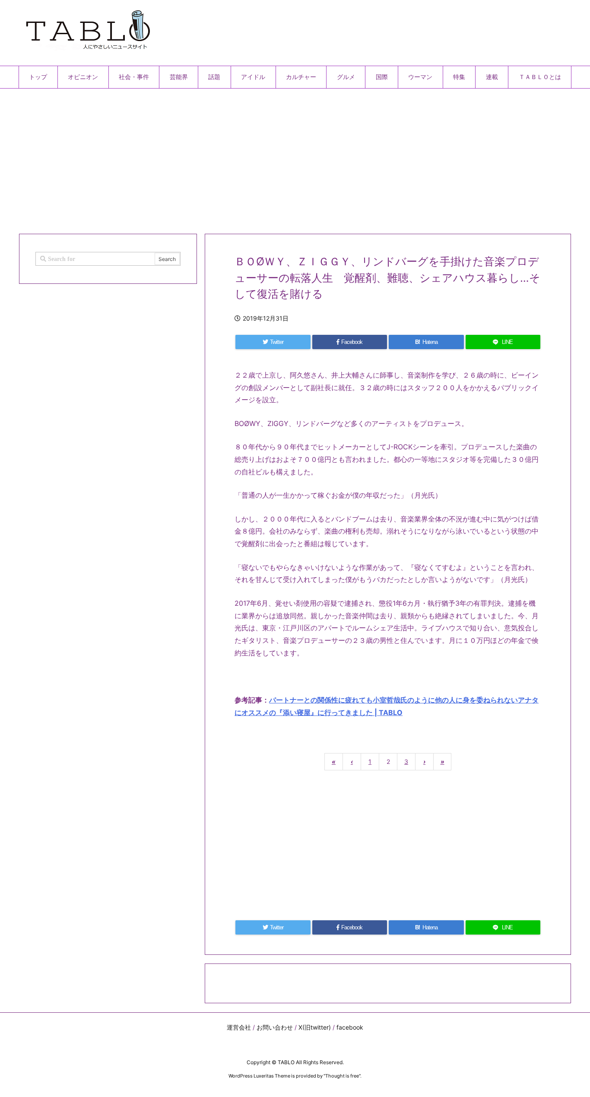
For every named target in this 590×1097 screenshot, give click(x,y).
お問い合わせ (275, 1027)
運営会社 (239, 1027)
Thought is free (342, 1076)
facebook (349, 1027)
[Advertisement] (278, 157)
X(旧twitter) (314, 1027)
